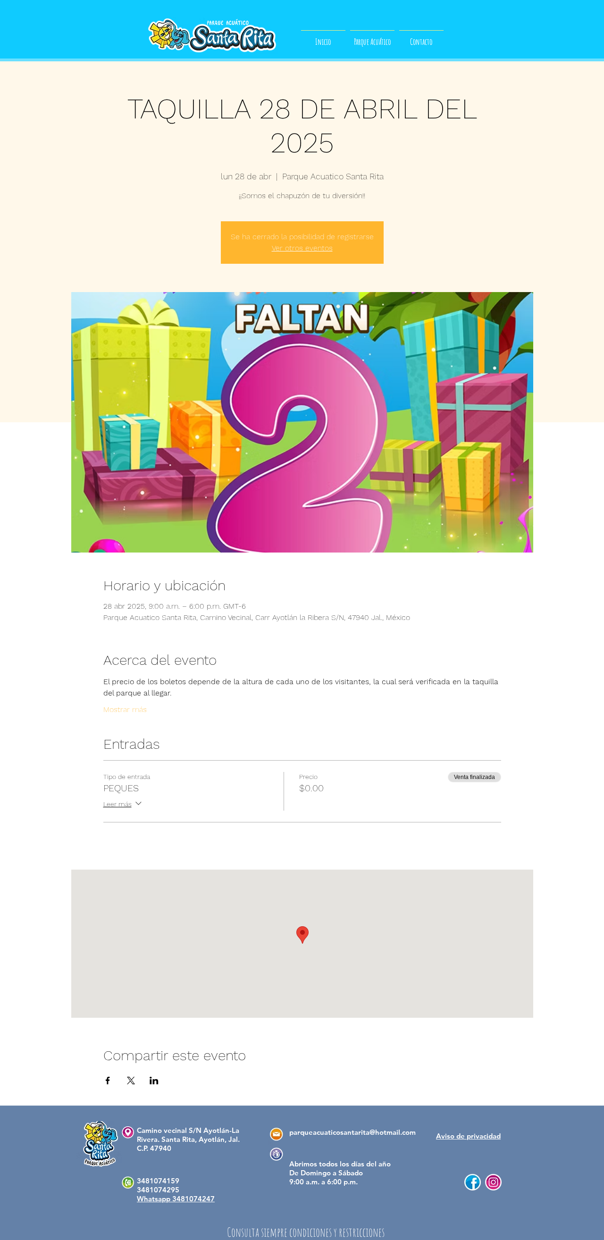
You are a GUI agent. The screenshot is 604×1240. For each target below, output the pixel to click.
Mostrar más (125, 709)
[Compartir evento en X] (130, 1080)
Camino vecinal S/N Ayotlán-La (188, 1130)
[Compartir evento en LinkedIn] (154, 1080)
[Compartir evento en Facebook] (107, 1080)
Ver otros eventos (302, 247)
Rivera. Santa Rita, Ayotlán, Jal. (188, 1139)
